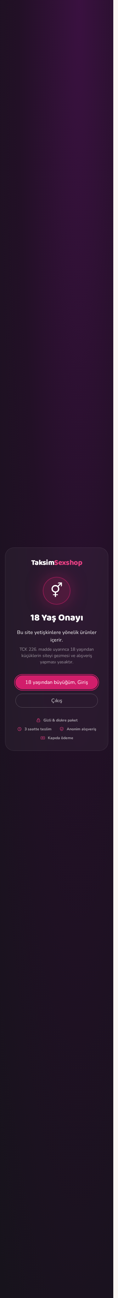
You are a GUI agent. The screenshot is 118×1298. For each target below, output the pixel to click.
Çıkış (56, 700)
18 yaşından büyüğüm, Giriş (56, 682)
